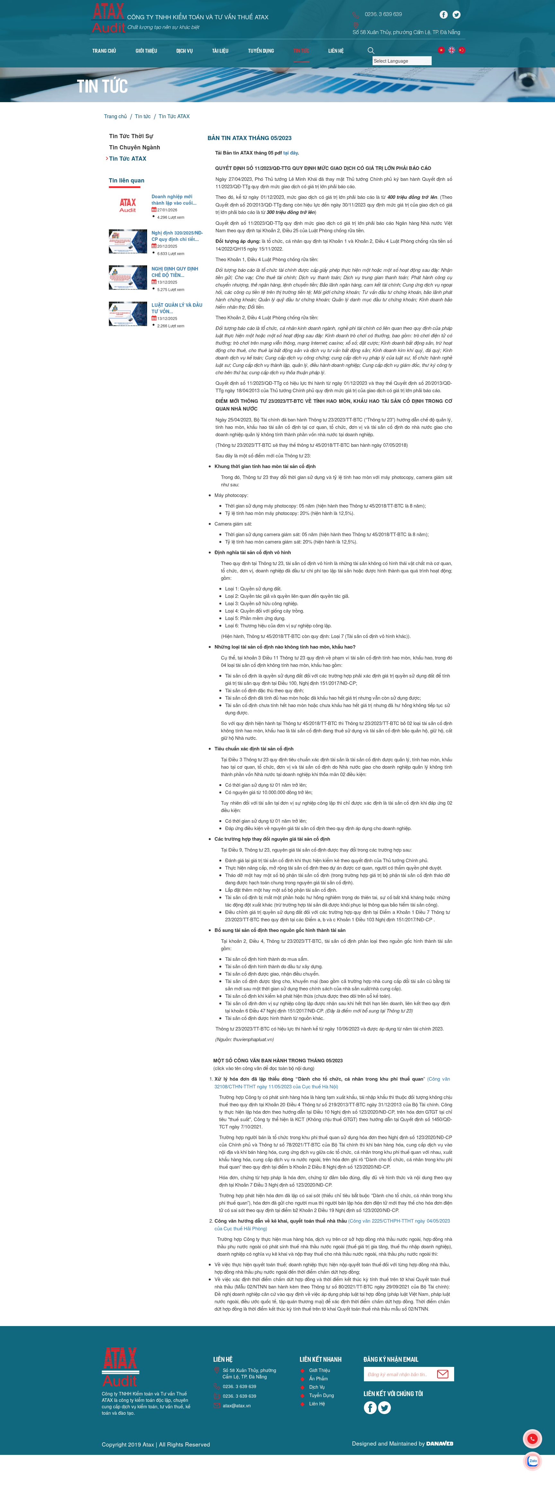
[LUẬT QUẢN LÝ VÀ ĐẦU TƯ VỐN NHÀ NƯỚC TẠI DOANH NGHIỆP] (128, 313)
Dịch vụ (317, 1387)
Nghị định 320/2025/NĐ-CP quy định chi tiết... (177, 235)
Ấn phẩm (318, 1378)
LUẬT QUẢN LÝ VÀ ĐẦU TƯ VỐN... (177, 308)
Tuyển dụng (321, 1395)
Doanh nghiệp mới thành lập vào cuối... (174, 199)
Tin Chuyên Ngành (134, 147)
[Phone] (539, 1438)
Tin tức (143, 116)
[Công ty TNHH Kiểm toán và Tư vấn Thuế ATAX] (108, 20)
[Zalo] (539, 1461)
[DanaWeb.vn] (440, 1443)
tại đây (290, 152)
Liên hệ (317, 1403)
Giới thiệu (319, 1370)
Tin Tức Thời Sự (131, 136)
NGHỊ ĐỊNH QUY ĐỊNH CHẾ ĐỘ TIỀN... (175, 271)
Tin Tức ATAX (174, 116)
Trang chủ (104, 51)
